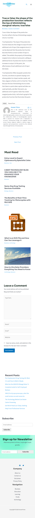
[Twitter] (31, 108)
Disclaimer (17, 478)
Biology (6, 191)
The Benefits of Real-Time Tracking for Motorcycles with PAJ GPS (17, 200)
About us (17, 473)
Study (17, 497)
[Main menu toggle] (31, 4)
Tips (11, 163)
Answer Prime (15, 107)
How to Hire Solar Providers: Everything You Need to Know (17, 268)
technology (12, 243)
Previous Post (17, 137)
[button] (26, 4)
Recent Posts (11, 103)
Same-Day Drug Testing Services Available (14, 187)
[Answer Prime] (6, 110)
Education (17, 491)
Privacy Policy (17, 481)
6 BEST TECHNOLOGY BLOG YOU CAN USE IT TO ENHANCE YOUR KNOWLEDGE (16, 173)
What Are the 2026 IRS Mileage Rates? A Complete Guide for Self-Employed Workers (17, 387)
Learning (17, 494)
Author (4, 103)
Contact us (17, 476)
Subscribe (7, 430)
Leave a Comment (14, 29)
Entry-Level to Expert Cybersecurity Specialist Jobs (17, 159)
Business (5, 29)
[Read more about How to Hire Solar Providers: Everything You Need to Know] (17, 256)
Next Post (17, 142)
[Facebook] (28, 108)
